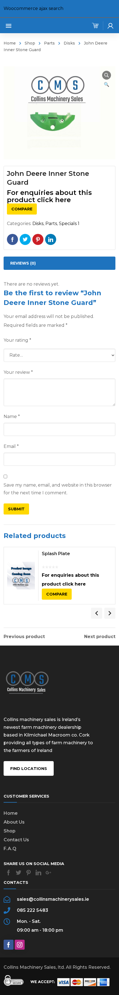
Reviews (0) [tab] (23, 263)
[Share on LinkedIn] (50, 239)
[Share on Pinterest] (37, 239)
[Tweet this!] (25, 239)
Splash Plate (56, 553)
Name (12, 416)
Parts (49, 43)
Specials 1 (69, 223)
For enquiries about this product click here (49, 196)
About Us (14, 822)
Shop (30, 43)
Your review (18, 372)
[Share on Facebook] (12, 239)
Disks (69, 43)
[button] (106, 75)
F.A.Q (10, 848)
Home (10, 43)
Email (11, 446)
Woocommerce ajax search (33, 8)
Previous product (24, 636)
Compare (21, 209)
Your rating (17, 340)
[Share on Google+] (48, 873)
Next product (99, 636)
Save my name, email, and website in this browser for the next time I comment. (58, 488)
